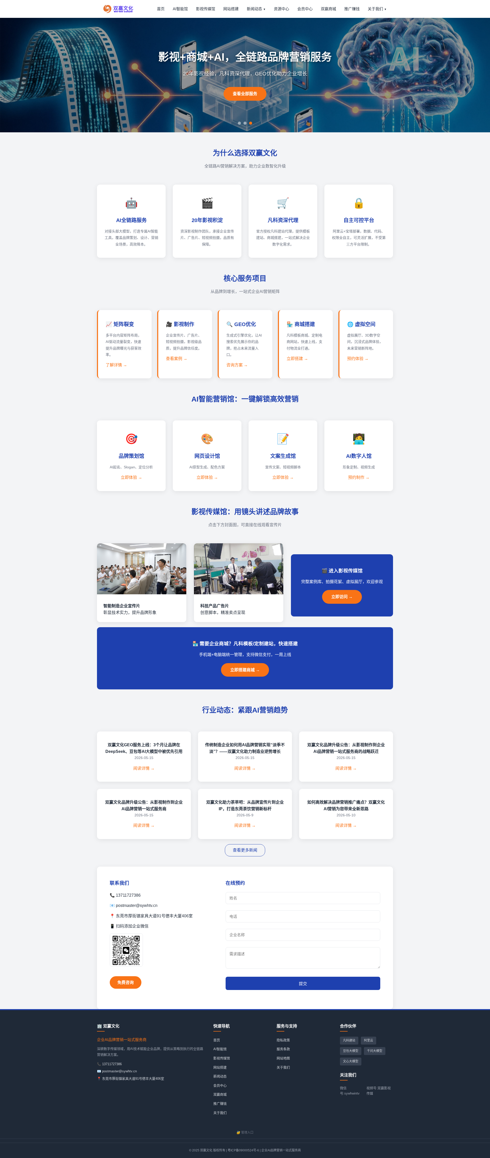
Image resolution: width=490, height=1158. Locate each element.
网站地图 (283, 1058)
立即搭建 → (297, 358)
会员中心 (305, 9)
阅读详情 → (144, 768)
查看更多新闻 (245, 850)
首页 (161, 9)
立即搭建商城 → (245, 670)
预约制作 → (359, 477)
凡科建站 (349, 1040)
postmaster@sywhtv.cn (119, 1071)
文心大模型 (350, 1061)
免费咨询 (125, 982)
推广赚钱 (352, 9)
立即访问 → (342, 597)
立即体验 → (131, 477)
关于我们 (375, 9)
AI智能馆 (180, 9)
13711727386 (112, 1064)
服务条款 (283, 1049)
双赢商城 (328, 9)
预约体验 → (358, 358)
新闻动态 (254, 9)
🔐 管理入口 (245, 1132)
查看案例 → (176, 358)
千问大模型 (374, 1051)
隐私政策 (283, 1040)
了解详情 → (116, 365)
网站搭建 (231, 9)
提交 (303, 984)
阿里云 (368, 1040)
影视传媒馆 (205, 9)
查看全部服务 (245, 94)
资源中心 (281, 9)
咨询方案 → (237, 365)
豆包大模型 (350, 1051)
